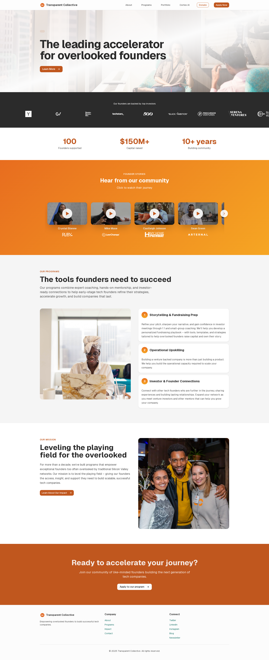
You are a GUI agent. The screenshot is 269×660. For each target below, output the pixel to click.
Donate (203, 5)
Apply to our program (132, 586)
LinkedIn (173, 624)
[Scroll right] (224, 213)
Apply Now (221, 5)
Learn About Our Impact (54, 492)
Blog (171, 633)
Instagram (174, 629)
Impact (108, 629)
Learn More (48, 69)
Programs (146, 5)
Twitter (172, 620)
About (128, 5)
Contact (109, 633)
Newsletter (174, 637)
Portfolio (165, 5)
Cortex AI (185, 5)
